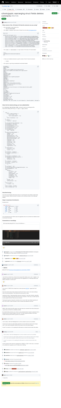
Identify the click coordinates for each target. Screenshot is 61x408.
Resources (20, 2)
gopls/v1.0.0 (27, 349)
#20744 (27, 288)
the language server (32, 30)
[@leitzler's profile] (2, 285)
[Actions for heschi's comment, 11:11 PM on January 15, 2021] (39, 274)
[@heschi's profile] (2, 274)
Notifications (40, 6)
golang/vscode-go (23, 255)
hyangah (5, 264)
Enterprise (35, 2)
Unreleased (19, 261)
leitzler (5, 285)
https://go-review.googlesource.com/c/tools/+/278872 (19, 269)
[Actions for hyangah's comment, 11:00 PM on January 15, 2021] (39, 265)
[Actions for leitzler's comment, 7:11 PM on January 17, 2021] (39, 286)
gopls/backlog (28, 371)
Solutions (13, 2)
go (9, 6)
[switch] (3, 247)
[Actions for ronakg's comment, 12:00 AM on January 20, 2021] (39, 332)
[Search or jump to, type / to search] (46, 2)
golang (5, 6)
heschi (5, 274)
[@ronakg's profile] (2, 22)
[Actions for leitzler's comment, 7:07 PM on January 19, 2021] (39, 319)
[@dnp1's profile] (2, 375)
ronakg (5, 22)
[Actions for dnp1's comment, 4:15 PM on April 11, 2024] (39, 375)
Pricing (42, 2)
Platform (7, 2)
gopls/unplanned (20, 355)
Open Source (28, 2)
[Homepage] (3, 2)
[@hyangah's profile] (2, 265)
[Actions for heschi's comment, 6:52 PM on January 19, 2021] (39, 306)
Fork (48, 6)
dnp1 (5, 375)
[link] (6, 251)
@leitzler (5, 267)
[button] (38, 33)
